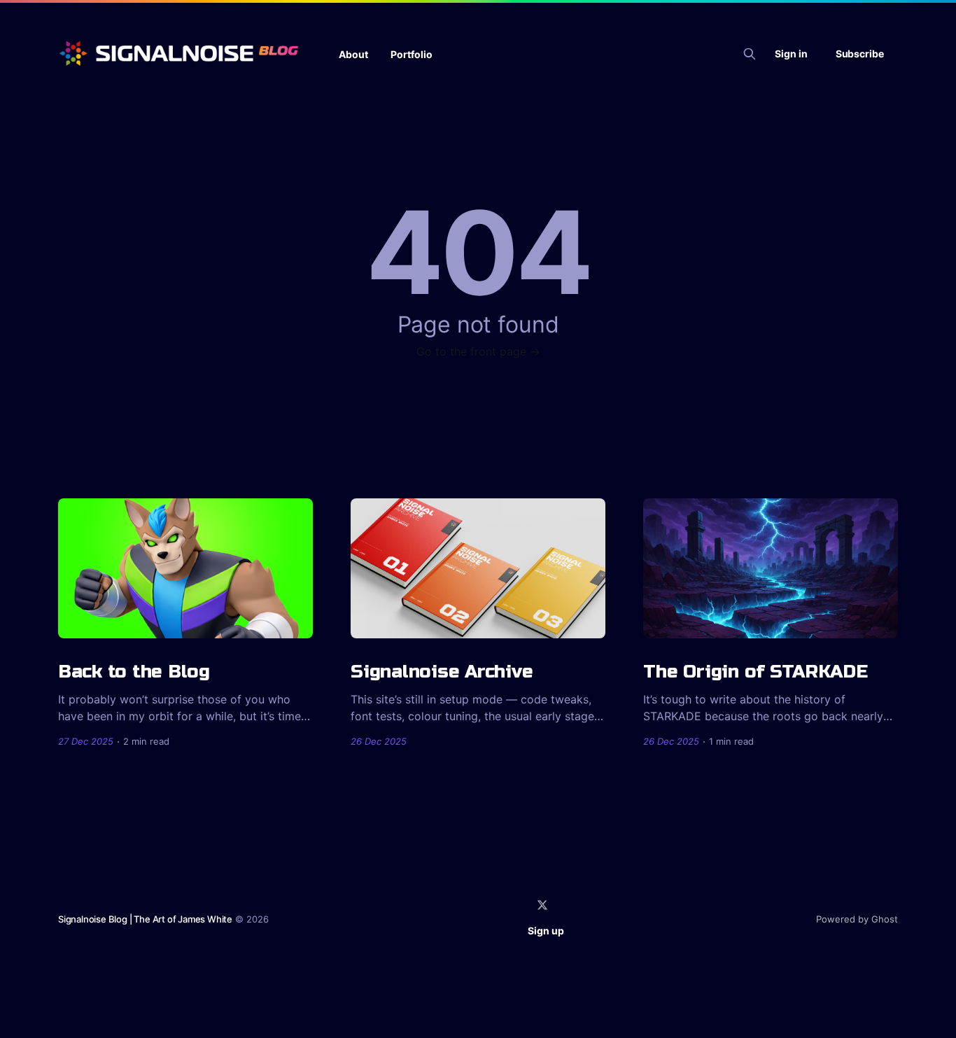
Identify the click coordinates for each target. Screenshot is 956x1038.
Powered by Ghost (857, 919)
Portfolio (412, 54)
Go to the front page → (478, 351)
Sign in (791, 53)
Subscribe (860, 53)
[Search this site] (749, 54)
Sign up (546, 931)
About (353, 54)
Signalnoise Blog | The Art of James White (145, 919)
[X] (542, 905)
